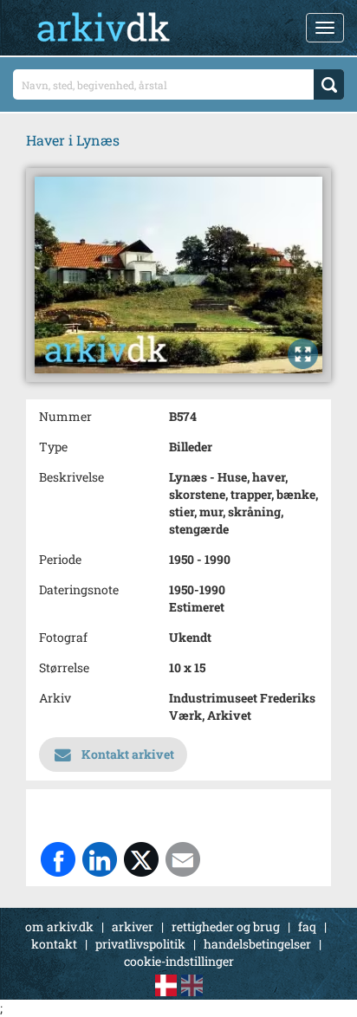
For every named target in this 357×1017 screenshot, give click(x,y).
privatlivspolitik (140, 944)
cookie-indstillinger (179, 961)
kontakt (54, 944)
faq (307, 926)
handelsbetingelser (257, 944)
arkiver (132, 926)
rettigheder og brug (226, 926)
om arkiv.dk (59, 926)
